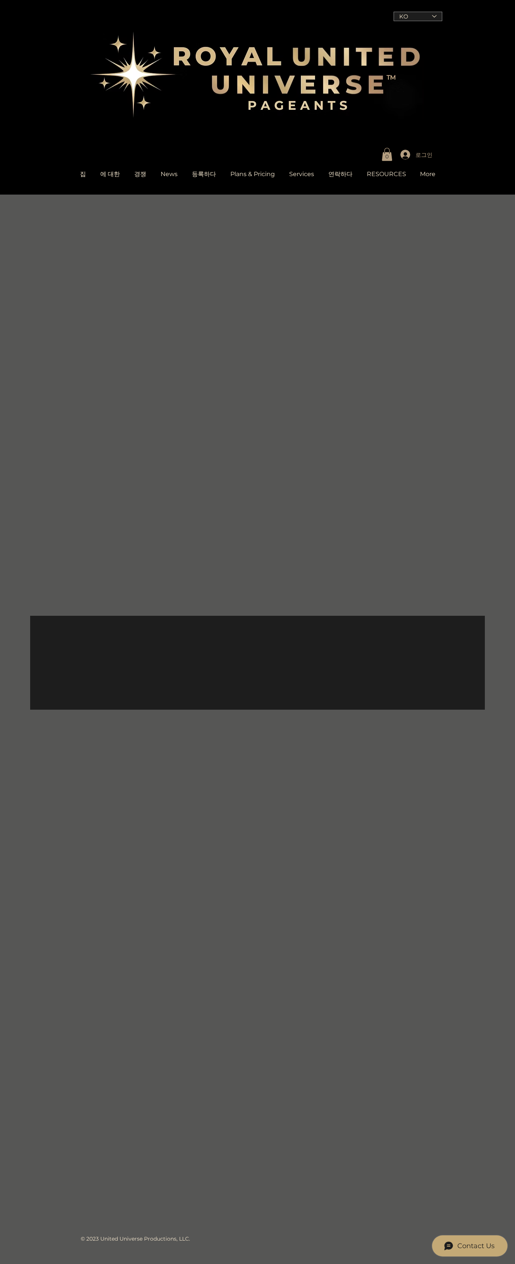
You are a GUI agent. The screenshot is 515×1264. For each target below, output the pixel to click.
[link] (387, 154)
